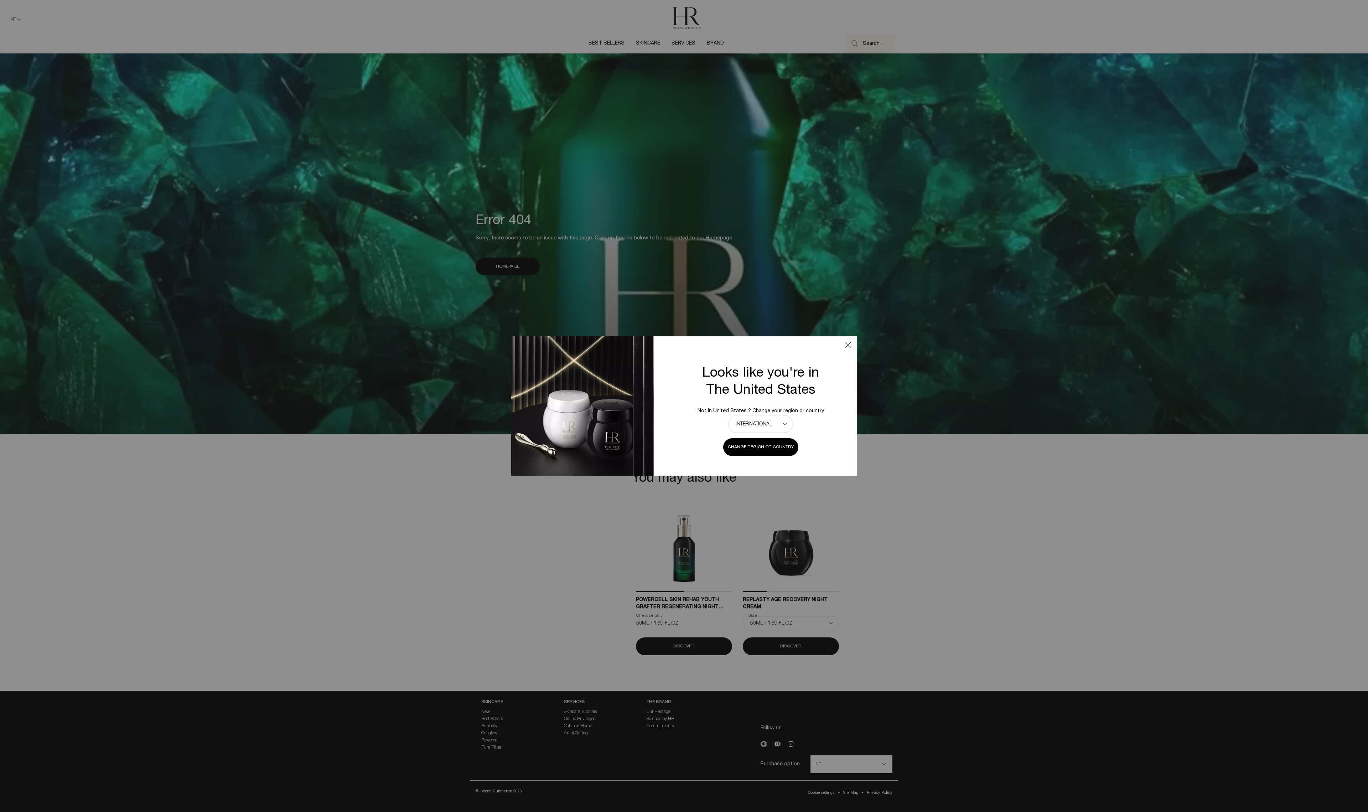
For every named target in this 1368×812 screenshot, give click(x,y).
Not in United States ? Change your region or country (761, 411)
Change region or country (761, 447)
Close (848, 345)
